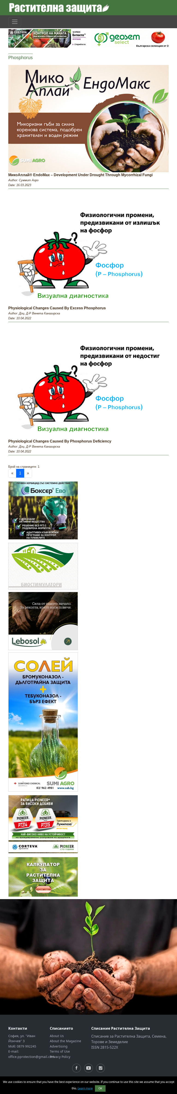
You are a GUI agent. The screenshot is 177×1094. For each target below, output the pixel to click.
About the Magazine (65, 1041)
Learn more (85, 1088)
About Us (57, 1036)
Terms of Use (60, 1051)
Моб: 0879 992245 (22, 1046)
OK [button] (100, 1088)
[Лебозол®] (43, 620)
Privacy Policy (60, 1056)
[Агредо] (43, 566)
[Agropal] (43, 876)
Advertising (59, 1046)
